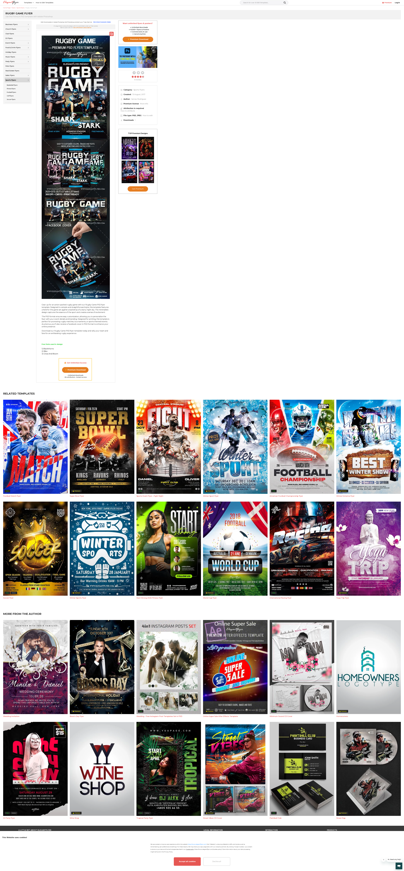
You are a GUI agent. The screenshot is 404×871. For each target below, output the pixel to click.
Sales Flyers (10, 75)
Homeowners (342, 716)
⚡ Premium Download (75, 370)
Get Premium (138, 189)
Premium (388, 3)
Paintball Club (276, 818)
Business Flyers (11, 24)
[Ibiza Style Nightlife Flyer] (129, 172)
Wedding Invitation (11, 716)
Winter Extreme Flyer (345, 496)
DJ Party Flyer (9, 818)
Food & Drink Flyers (13, 48)
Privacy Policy (168, 852)
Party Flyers (10, 61)
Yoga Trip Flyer (342, 598)
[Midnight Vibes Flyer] (129, 148)
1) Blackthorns (48, 349)
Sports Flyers (10, 80)
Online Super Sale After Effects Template (220, 716)
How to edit (148, 116)
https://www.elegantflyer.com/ (197, 844)
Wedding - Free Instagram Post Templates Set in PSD (159, 716)
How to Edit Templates (44, 3)
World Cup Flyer (210, 598)
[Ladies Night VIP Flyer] (146, 172)
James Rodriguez (138, 99)
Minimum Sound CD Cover (281, 716)
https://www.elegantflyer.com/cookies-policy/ (208, 849)
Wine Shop (74, 818)
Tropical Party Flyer (144, 818)
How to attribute (128, 111)
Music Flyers (10, 57)
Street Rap (341, 818)
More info (144, 104)
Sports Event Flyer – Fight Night (149, 496)
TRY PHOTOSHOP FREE (102, 22)
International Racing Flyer (280, 598)
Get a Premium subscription (82, 27)
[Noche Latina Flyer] (146, 148)
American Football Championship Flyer (286, 496)
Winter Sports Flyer (78, 598)
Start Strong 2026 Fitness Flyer (149, 598)
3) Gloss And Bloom (50, 354)
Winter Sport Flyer (211, 496)
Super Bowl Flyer (77, 496)
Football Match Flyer (12, 496)
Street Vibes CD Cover (212, 818)
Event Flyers (10, 43)
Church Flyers (10, 29)
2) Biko (44, 351)
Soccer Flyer (8, 598)
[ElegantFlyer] (11, 3)
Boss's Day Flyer (77, 716)
